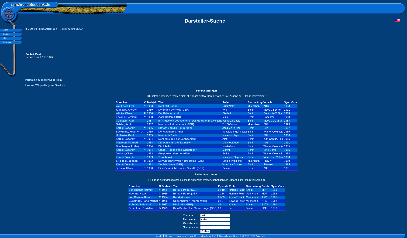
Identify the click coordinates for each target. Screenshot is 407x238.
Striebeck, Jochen (127, 161)
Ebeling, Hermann (127, 117)
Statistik (6, 34)
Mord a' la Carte (167, 135)
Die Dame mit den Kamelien (174, 142)
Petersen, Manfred (127, 142)
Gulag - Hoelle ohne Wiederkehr (177, 150)
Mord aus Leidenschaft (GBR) (176, 124)
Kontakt (158, 236)
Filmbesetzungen (46, 29)
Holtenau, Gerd (125, 135)
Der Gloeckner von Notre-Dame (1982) (181, 161)
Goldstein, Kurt (125, 120)
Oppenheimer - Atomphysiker (190, 201)
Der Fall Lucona (167, 106)
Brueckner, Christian (141, 208)
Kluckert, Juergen (126, 109)
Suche (5, 30)
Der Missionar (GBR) (170, 164)
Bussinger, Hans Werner (143, 201)
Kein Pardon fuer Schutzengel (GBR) (195, 208)
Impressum (181, 236)
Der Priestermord (168, 113)
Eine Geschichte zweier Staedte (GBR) (181, 168)
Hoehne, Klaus (138, 193)
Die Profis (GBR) (183, 204)
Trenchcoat (165, 157)
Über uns (6, 42)
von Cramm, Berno (140, 197)
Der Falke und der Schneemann (177, 139)
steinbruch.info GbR (207, 236)
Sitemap (168, 236)
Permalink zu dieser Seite (40, 79)
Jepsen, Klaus (124, 168)
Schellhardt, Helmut (140, 190)
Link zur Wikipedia (36, 85)
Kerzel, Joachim (125, 128)
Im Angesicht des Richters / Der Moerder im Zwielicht (190, 120)
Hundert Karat (181, 197)
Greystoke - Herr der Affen (174, 153)
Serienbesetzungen (71, 29)
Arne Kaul (260, 236)
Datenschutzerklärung (229, 236)
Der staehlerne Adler (170, 131)
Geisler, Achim (124, 124)
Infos (4, 38)
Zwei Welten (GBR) (169, 117)
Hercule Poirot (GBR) (185, 190)
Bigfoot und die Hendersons (175, 128)
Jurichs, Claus (124, 153)
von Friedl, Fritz (125, 106)
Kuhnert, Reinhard (140, 204)
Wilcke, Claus (124, 113)
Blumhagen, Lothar (127, 146)
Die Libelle (164, 146)
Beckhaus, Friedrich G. (129, 131)
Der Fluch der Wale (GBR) (173, 109)
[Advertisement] (339, 56)
